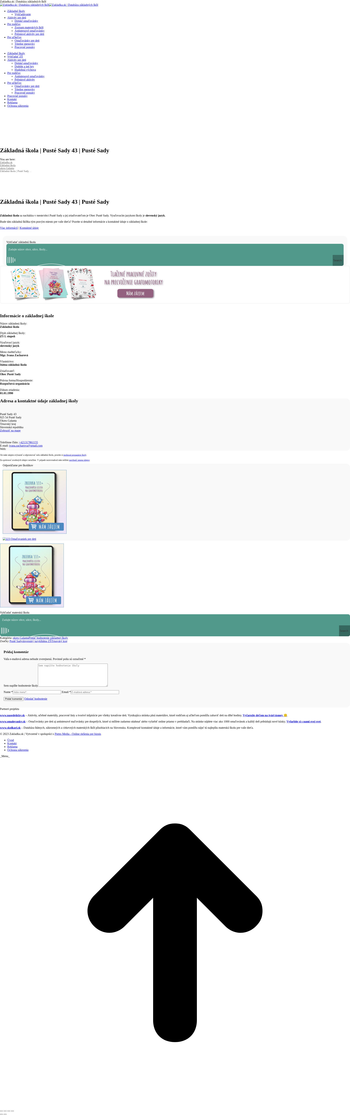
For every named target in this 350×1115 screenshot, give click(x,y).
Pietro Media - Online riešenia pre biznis (78, 733)
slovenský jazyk (31, 641)
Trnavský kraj (59, 641)
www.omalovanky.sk (13, 721)
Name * (8, 692)
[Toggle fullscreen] (8, 1111)
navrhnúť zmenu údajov (79, 460)
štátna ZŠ (46, 641)
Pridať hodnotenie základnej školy (48, 637)
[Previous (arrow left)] (1, 1114)
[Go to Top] (175, 1106)
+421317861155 (28, 442)
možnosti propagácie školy (74, 455)
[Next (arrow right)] (5, 1114)
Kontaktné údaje (29, 227)
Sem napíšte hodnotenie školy (21, 685)
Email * (66, 692)
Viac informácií (9, 227)
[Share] (5, 1111)
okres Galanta (21, 637)
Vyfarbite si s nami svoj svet (304, 721)
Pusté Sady (15, 641)
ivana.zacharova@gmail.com (25, 445)
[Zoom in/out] (12, 1111)
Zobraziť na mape (10, 430)
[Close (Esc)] (1, 1111)
